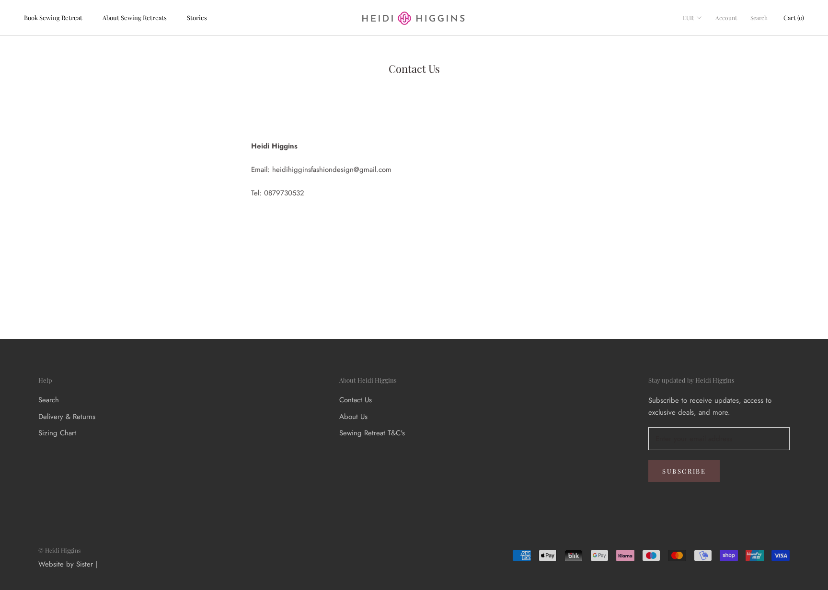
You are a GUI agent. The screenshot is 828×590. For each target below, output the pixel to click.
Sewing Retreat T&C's (372, 433)
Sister (84, 564)
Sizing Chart (57, 433)
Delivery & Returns (66, 416)
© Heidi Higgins (59, 550)
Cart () (793, 17)
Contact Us (355, 400)
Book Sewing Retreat (53, 17)
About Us (353, 416)
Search (759, 18)
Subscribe (684, 471)
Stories (197, 17)
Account (726, 18)
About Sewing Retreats (135, 17)
